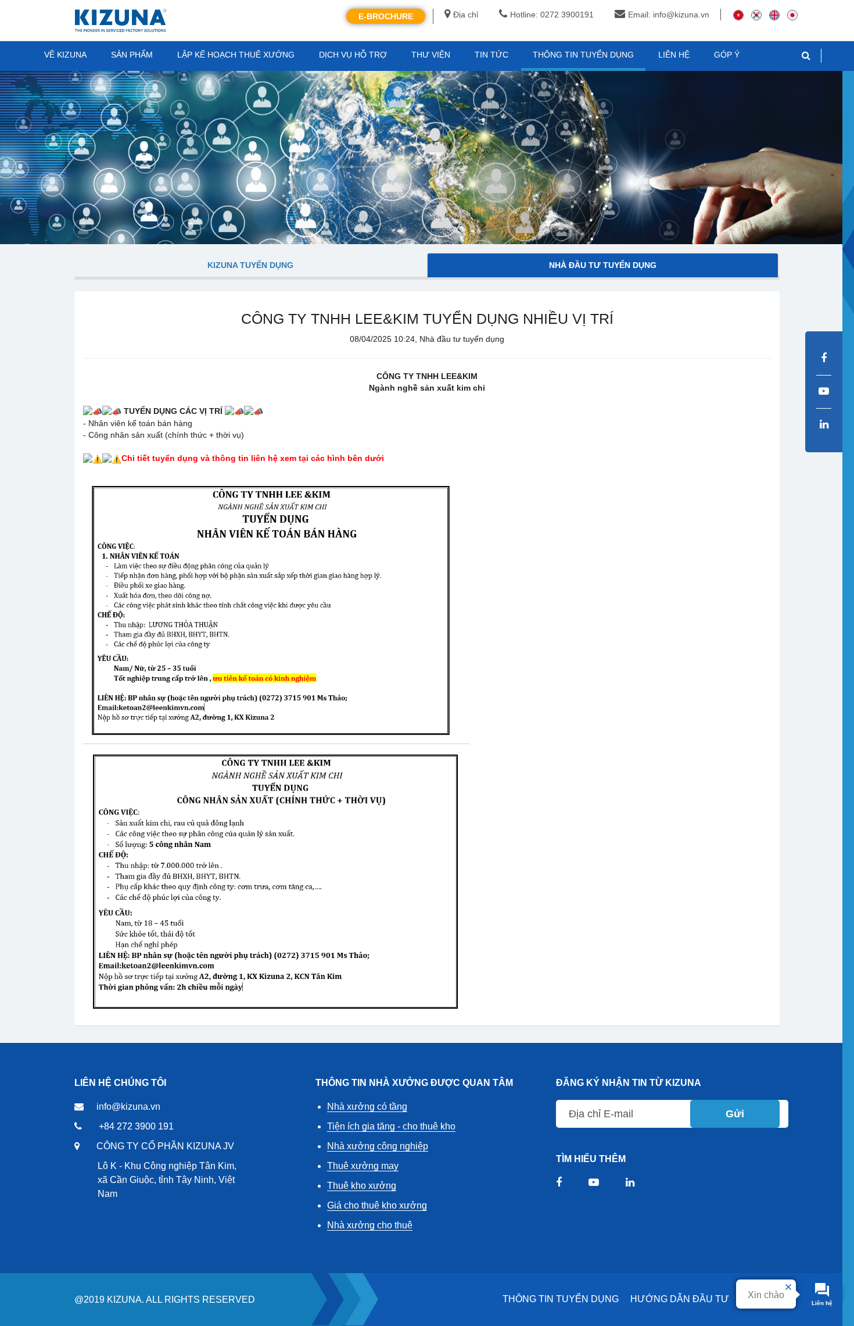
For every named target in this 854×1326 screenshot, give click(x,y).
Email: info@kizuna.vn (668, 14)
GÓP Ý (727, 54)
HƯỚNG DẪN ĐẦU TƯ (679, 1299)
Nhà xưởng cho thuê (369, 1225)
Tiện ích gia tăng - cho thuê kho (391, 1126)
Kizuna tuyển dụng (250, 265)
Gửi (735, 1114)
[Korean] (756, 14)
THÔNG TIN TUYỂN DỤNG (561, 1299)
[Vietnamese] (738, 14)
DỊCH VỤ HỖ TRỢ (353, 54)
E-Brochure (385, 16)
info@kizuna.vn (128, 1106)
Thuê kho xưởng (361, 1186)
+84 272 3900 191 (136, 1126)
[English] (774, 14)
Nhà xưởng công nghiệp (377, 1146)
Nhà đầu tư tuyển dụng (602, 265)
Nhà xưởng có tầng (367, 1106)
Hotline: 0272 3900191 (552, 14)
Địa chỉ (465, 14)
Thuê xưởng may (363, 1166)
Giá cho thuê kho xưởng (377, 1205)
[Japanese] (792, 14)
